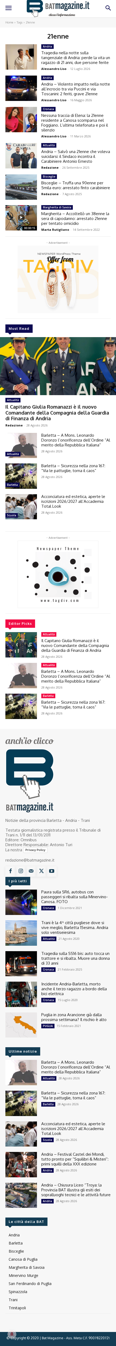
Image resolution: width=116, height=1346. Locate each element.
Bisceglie (49, 176)
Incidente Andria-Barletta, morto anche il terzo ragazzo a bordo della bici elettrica (74, 988)
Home (9, 22)
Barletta (12, 485)
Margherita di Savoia (57, 207)
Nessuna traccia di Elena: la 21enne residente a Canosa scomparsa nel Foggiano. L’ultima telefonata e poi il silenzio (74, 123)
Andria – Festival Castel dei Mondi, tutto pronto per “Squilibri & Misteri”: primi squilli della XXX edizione (74, 1159)
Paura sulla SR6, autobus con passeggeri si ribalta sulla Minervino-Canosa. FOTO (74, 896)
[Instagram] (21, 871)
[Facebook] (10, 871)
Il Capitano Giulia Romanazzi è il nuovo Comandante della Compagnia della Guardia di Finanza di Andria (57, 412)
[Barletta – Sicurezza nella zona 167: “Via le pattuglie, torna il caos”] (21, 476)
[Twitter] (41, 871)
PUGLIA (48, 1026)
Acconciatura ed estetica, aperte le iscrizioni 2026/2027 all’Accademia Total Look (73, 501)
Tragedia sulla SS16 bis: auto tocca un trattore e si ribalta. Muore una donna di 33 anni (75, 958)
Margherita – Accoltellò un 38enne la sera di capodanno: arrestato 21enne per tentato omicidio (75, 218)
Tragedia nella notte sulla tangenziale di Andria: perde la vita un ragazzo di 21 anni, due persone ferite (75, 57)
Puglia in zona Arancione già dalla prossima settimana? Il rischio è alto (74, 1017)
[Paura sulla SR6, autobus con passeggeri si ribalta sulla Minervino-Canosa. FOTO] (21, 902)
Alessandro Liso (53, 69)
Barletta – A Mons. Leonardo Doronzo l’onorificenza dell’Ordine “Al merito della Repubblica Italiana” (75, 440)
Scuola (11, 515)
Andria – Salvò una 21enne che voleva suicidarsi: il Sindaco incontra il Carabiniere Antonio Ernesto (75, 156)
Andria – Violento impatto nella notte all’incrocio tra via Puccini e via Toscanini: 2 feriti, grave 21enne (75, 89)
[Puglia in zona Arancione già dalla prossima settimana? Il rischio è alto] (21, 1025)
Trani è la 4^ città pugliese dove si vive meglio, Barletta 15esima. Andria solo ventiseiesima (74, 927)
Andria (47, 46)
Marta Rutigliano (55, 230)
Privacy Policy (35, 850)
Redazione (14, 425)
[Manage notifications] (12, 1334)
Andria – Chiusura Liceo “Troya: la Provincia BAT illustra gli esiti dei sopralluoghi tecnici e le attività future (76, 1189)
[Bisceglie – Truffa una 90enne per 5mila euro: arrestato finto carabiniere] (21, 187)
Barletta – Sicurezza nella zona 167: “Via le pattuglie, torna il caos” (73, 468)
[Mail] (31, 871)
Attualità (13, 400)
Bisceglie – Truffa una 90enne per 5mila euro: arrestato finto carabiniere (75, 185)
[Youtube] (51, 871)
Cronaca (48, 109)
